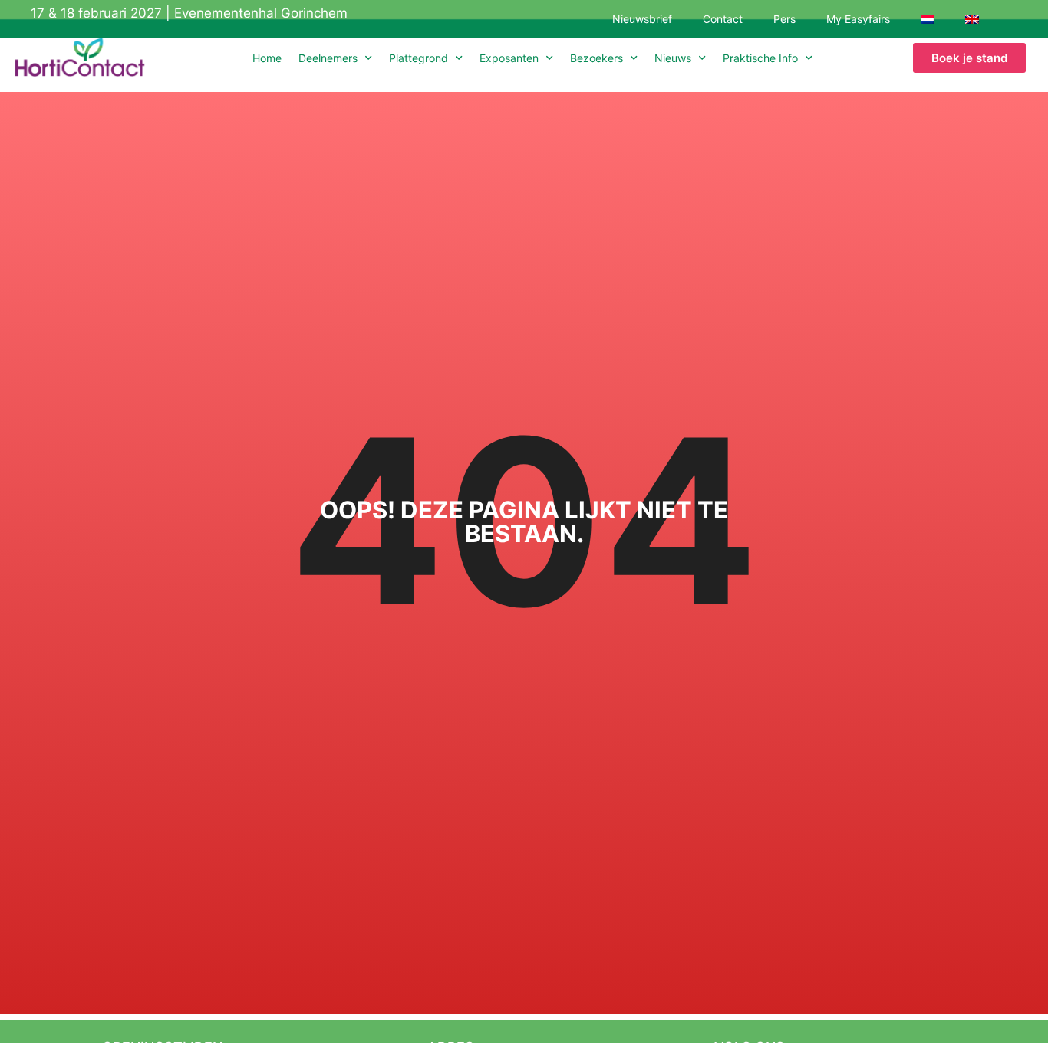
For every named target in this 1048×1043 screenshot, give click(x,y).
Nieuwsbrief (642, 18)
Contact (723, 18)
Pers (784, 18)
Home (267, 57)
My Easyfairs (858, 18)
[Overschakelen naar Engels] (972, 19)
